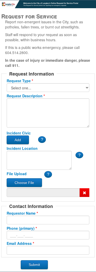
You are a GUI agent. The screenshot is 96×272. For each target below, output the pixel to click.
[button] (42, 139)
